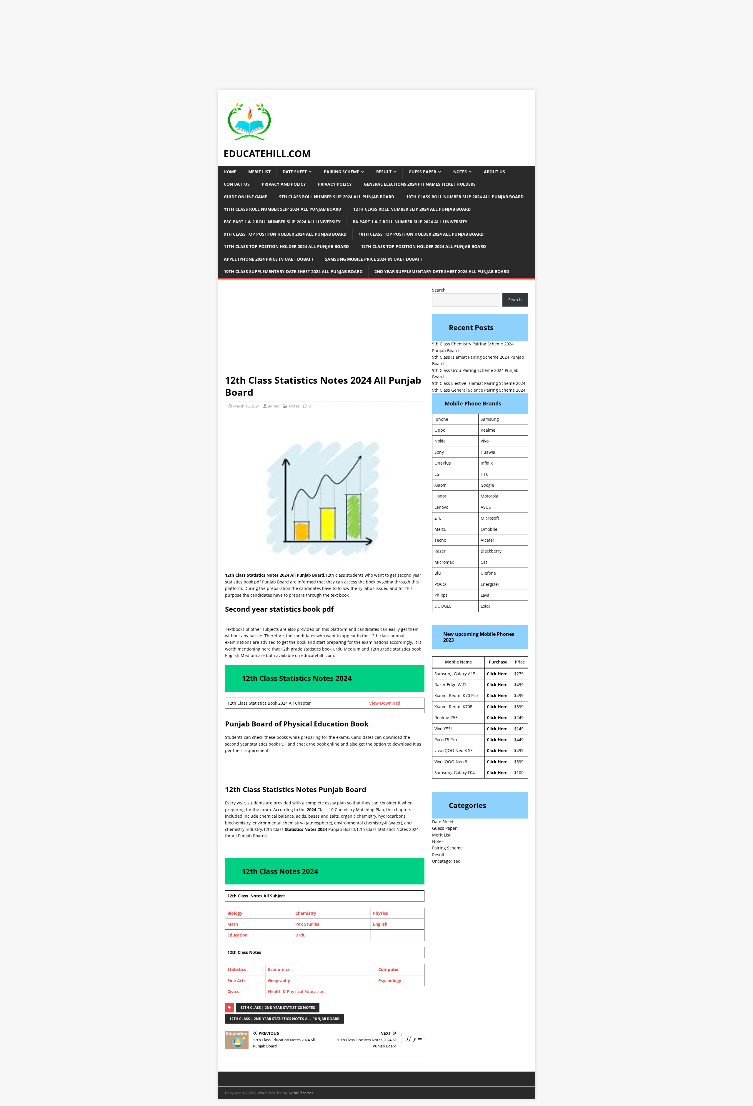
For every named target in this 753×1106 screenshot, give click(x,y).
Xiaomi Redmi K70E (453, 706)
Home (230, 171)
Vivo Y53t (443, 728)
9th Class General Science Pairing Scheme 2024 (478, 390)
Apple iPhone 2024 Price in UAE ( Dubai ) (268, 259)
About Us (494, 171)
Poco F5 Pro (445, 739)
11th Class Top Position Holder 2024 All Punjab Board (286, 246)
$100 (519, 772)
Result (384, 171)
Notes (460, 171)
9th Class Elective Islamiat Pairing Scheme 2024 (478, 383)
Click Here (497, 673)
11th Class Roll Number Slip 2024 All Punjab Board (282, 209)
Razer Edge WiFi (450, 684)
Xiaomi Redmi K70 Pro (456, 695)
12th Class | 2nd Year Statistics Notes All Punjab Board (284, 1018)
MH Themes (304, 1092)
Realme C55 (446, 717)
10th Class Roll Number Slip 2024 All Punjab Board (465, 196)
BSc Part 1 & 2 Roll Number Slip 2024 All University (282, 221)
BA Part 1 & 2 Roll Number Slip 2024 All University (410, 221)
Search (439, 290)
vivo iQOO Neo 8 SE (453, 750)
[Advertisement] (176, 41)
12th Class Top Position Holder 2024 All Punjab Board (423, 246)
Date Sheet (295, 171)
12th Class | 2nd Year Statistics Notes (277, 1007)
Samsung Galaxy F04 (454, 772)
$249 (519, 717)
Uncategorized (446, 861)
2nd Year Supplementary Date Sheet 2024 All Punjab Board (441, 271)
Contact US (237, 184)
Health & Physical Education (297, 991)
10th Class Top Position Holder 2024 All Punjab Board (421, 234)
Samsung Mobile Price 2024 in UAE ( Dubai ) (373, 259)
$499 (519, 684)
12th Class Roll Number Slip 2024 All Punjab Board (412, 209)
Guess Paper (422, 171)
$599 (519, 706)
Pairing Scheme (341, 171)
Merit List (259, 171)
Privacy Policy (335, 184)
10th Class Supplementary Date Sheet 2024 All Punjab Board (293, 271)
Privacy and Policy (284, 184)
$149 (519, 728)
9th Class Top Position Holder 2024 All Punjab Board (285, 234)
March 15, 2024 (246, 406)
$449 (519, 739)
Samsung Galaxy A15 (454, 673)
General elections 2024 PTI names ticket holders (420, 184)
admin (273, 406)
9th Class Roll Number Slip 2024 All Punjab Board (336, 196)
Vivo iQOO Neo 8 (450, 761)
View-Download (384, 703)
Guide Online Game (245, 196)
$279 (519, 673)
